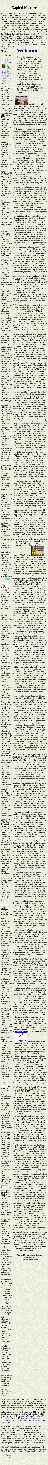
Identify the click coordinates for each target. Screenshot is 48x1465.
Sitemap (9, 1455)
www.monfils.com (8, 1399)
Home (8, 1457)
